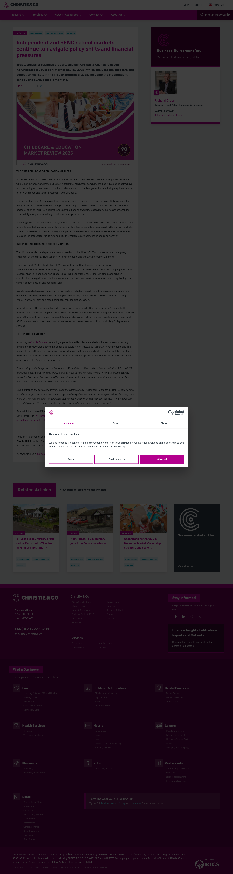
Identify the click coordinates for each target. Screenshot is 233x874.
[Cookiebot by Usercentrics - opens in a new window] (170, 412)
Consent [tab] (69, 423)
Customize (115, 459)
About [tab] (164, 423)
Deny (71, 459)
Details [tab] (116, 423)
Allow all (162, 459)
